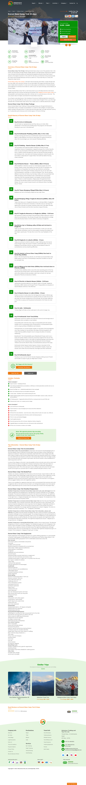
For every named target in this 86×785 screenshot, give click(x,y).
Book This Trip (15, 373)
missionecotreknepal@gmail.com (73, 750)
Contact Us (72, 3)
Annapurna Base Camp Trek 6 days (66, 697)
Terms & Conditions (12, 744)
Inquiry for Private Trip (23, 438)
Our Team (10, 735)
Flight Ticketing (29, 748)
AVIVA (37, 768)
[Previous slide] (14, 31)
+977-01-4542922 (69, 741)
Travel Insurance (47, 742)
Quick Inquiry (46, 749)
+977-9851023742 (69, 744)
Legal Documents (12, 739)
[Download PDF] (70, 45)
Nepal (33, 3)
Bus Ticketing (29, 745)
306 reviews (23, 16)
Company (63, 3)
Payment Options (12, 746)
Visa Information (47, 732)
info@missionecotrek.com (71, 748)
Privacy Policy (11, 749)
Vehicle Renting (29, 750)
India (27, 739)
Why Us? (10, 742)
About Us (10, 732)
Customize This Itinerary (24, 367)
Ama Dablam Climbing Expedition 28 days (19, 698)
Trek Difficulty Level (48, 739)
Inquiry (64, 36)
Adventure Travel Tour (43, 697)
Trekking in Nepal (20, 11)
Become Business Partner (13, 753)
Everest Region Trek (29, 11)
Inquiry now (30, 373)
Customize (72, 36)
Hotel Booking (29, 752)
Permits (45, 746)
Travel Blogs (10, 737)
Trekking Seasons (47, 735)
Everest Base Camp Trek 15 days (16, 81)
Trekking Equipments (48, 744)
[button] (34, 44)
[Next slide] (52, 31)
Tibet (47, 3)
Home (9, 11)
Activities (54, 3)
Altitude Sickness (47, 737)
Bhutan (40, 3)
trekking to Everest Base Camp (46, 92)
